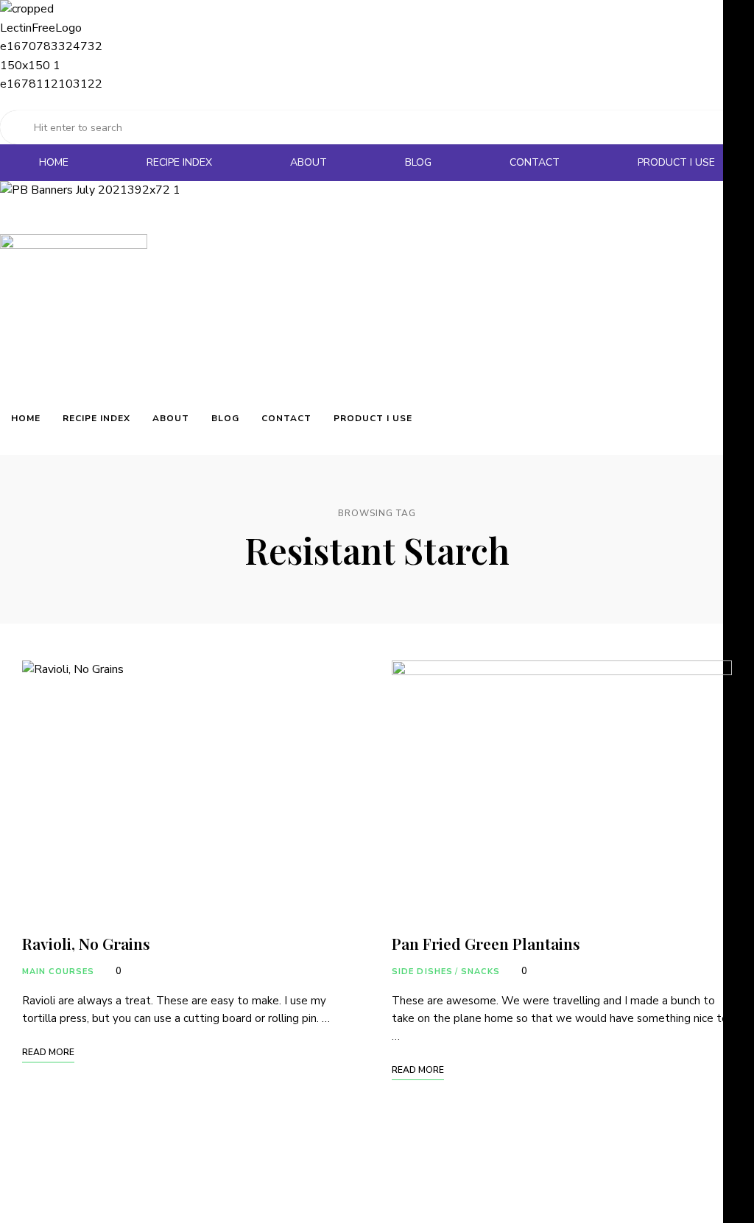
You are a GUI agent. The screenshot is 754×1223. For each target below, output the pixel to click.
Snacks (480, 971)
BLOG (418, 162)
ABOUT (308, 162)
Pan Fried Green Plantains (486, 943)
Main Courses (58, 971)
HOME (53, 162)
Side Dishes (422, 971)
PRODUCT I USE (676, 162)
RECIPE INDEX (179, 162)
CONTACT (535, 162)
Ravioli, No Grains (86, 943)
